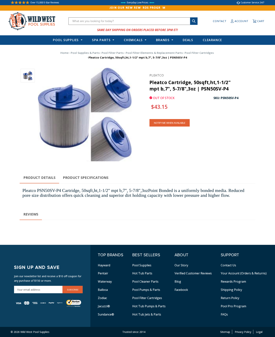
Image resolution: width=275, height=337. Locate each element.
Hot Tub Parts (142, 273)
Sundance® (106, 314)
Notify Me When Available (169, 122)
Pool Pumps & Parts (146, 290)
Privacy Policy (243, 332)
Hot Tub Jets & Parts (146, 314)
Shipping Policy (231, 290)
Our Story (181, 265)
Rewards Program (233, 281)
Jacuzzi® (104, 306)
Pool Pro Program (233, 306)
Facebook (181, 290)
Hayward (104, 265)
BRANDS (163, 40)
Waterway (105, 281)
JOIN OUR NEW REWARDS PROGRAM (138, 7)
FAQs (224, 314)
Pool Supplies (66, 40)
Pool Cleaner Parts (145, 281)
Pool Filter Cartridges (147, 298)
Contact (219, 21)
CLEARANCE (212, 40)
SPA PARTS (101, 40)
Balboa (103, 290)
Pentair (103, 273)
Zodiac (102, 298)
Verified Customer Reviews (193, 273)
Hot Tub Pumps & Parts (149, 306)
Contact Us (228, 265)
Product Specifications (85, 177)
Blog (178, 281)
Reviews (30, 214)
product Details (39, 177)
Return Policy (230, 298)
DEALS (188, 40)
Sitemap (225, 332)
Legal (259, 332)
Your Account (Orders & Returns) (244, 273)
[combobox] (133, 21)
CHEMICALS (133, 40)
